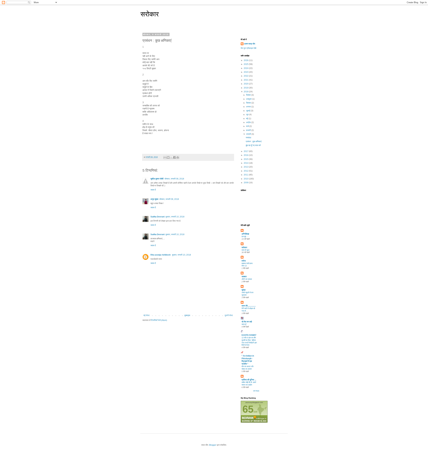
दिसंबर (248, 95)
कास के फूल (245, 250)
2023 (246, 72)
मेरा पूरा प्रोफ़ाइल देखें (248, 48)
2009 (246, 182)
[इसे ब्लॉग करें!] (168, 157)
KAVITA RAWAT (249, 335)
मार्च (247, 126)
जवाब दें (153, 190)
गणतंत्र (248, 137)
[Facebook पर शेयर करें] (174, 157)
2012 (246, 171)
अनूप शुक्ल (154, 199)
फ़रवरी (248, 130)
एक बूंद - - (245, 236)
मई (247, 118)
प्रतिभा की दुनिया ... (249, 380)
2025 (246, 64)
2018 (246, 91)
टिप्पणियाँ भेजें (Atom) (159, 320)
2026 (246, 60)
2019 (246, 88)
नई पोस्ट (146, 315)
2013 (246, 167)
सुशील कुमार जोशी (157, 179)
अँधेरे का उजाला (247, 279)
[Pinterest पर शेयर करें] (177, 157)
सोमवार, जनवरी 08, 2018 (174, 179)
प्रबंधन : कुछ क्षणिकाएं (253, 141)
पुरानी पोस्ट (229, 315)
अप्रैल (248, 122)
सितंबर (248, 103)
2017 (246, 151)
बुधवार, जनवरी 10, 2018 (175, 217)
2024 (246, 68)
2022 (246, 76)
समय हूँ (244, 324)
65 (247, 409)
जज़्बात (244, 276)
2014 (246, 163)
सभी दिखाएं (256, 391)
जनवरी (248, 134)
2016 (246, 155)
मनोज (244, 261)
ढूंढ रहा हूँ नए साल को (253, 145)
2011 (246, 175)
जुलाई (248, 111)
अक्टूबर (249, 99)
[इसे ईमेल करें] (165, 157)
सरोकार (149, 14)
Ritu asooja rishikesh (160, 255)
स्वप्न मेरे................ (249, 306)
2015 (246, 159)
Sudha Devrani (157, 217)
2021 (246, 80)
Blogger (212, 445)
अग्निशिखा (245, 234)
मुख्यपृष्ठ (187, 315)
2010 (246, 179)
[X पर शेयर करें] (171, 157)
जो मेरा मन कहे (247, 322)
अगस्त (248, 107)
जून (247, 114)
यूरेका (244, 290)
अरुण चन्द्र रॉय (249, 44)
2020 (246, 84)
